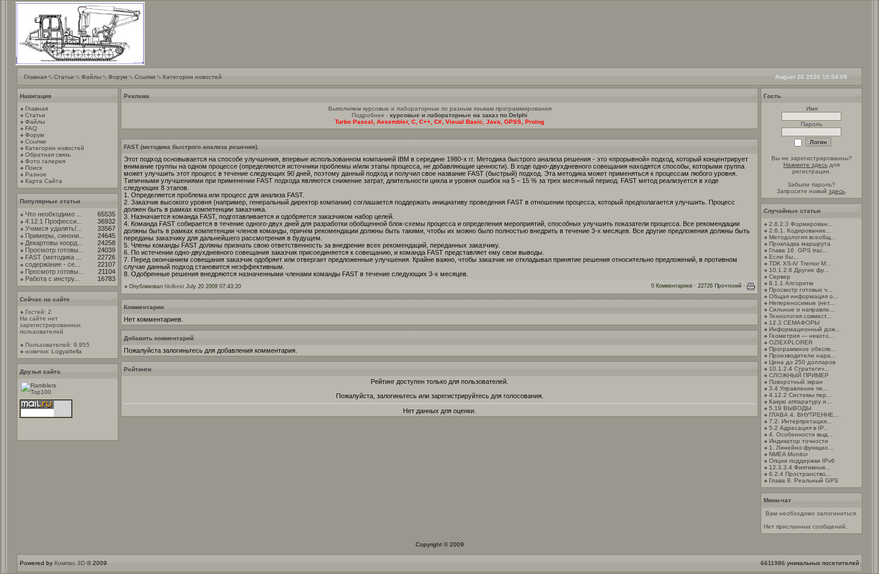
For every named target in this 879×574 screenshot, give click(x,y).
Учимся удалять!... (53, 228)
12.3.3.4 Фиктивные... (800, 467)
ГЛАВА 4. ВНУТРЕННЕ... (804, 414)
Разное (36, 174)
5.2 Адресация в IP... (799, 428)
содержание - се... (52, 264)
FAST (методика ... (53, 257)
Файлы (91, 77)
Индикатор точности (798, 441)
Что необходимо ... (53, 214)
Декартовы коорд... (54, 242)
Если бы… (784, 257)
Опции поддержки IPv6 (802, 460)
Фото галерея (45, 161)
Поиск (33, 167)
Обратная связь (48, 154)
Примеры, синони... (54, 235)
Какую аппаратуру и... (800, 401)
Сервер (780, 276)
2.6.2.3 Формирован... (801, 224)
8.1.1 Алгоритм (791, 283)
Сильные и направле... (802, 309)
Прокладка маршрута (800, 243)
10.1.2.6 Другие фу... (799, 270)
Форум (117, 77)
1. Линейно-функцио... (801, 447)
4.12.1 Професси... (53, 221)
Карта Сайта (43, 181)
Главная (35, 77)
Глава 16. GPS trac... (798, 250)
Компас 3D (69, 563)
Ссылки (145, 77)
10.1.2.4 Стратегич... (799, 368)
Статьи (64, 77)
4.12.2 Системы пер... (800, 395)
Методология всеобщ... (802, 237)
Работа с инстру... (52, 278)
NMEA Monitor (788, 454)
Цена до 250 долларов (802, 362)
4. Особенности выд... (801, 434)
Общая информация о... (803, 296)
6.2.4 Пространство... (800, 474)
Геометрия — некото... (801, 335)
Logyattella (66, 351)
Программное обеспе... (803, 349)
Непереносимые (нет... (802, 303)
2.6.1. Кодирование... (800, 230)
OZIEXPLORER (791, 342)
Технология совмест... (800, 316)
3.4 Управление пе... (798, 388)
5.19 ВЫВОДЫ (790, 408)
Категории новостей (192, 77)
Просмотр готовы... (54, 250)
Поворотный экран (796, 381)
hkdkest (174, 286)
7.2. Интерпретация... (800, 421)
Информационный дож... (805, 329)
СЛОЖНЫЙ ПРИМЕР (799, 375)
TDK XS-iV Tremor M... (800, 263)
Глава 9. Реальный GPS (803, 480)
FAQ (31, 128)
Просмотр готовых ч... (800, 289)
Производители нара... (802, 355)
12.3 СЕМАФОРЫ (794, 322)
